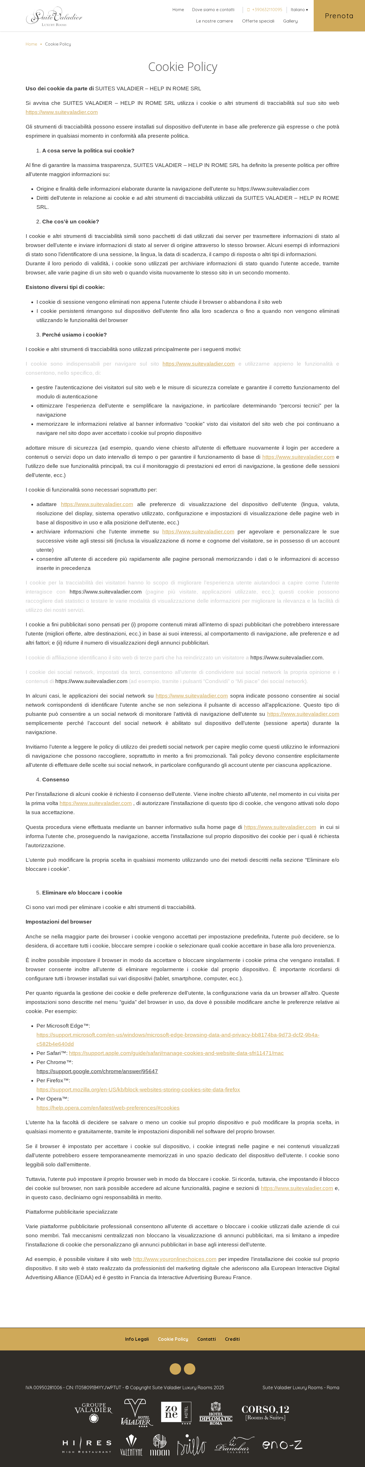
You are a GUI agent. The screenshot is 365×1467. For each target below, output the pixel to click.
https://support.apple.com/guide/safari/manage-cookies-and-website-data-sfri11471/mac (176, 1053)
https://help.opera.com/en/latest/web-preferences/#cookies (108, 1108)
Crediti (232, 1339)
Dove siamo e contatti (213, 9)
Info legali (137, 1339)
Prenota (339, 15)
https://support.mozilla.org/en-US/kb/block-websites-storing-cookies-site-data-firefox (138, 1090)
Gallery (290, 21)
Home (178, 9)
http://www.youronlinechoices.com (174, 1259)
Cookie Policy (173, 1339)
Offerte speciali (258, 21)
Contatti (206, 1339)
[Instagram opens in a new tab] (189, 1369)
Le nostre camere (214, 21)
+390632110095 (267, 9)
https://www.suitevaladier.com (62, 112)
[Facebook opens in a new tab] (175, 1369)
